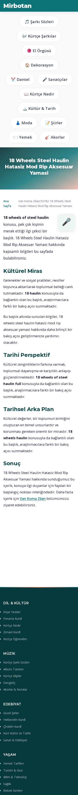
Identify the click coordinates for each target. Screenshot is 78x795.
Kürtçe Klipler (12, 676)
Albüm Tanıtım (13, 669)
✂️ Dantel (20, 79)
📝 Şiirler (53, 122)
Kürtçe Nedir (12, 625)
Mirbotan (17, 5)
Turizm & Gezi (13, 770)
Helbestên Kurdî (14, 720)
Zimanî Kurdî (11, 632)
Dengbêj (9, 683)
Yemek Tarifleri (13, 763)
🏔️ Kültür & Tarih (39, 108)
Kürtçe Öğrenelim (15, 639)
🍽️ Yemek (22, 137)
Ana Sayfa (7, 203)
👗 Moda (24, 122)
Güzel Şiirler (11, 713)
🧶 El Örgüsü (39, 50)
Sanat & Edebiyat (15, 740)
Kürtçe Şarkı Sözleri (16, 662)
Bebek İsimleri (12, 790)
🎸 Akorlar (55, 137)
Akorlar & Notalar (15, 689)
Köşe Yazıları (11, 612)
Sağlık (7, 784)
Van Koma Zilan (33, 498)
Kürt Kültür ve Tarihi (17, 733)
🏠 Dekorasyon (39, 65)
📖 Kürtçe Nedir (39, 94)
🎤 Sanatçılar (54, 79)
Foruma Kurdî (12, 619)
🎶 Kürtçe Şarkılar (39, 36)
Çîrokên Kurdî (12, 727)
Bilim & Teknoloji (15, 777)
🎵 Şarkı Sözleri (39, 21)
